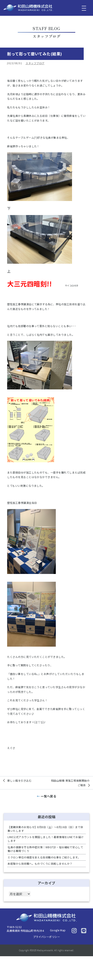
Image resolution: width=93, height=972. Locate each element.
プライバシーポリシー (46, 936)
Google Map (58, 930)
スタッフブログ (35, 63)
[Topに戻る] (85, 960)
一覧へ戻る (48, 796)
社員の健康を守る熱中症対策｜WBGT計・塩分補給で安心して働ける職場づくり (45, 849)
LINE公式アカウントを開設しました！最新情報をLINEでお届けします (45, 838)
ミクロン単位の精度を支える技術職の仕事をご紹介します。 (44, 857)
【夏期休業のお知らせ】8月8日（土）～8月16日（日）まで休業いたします (45, 828)
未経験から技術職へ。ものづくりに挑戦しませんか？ (40, 863)
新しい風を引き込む (19, 780)
